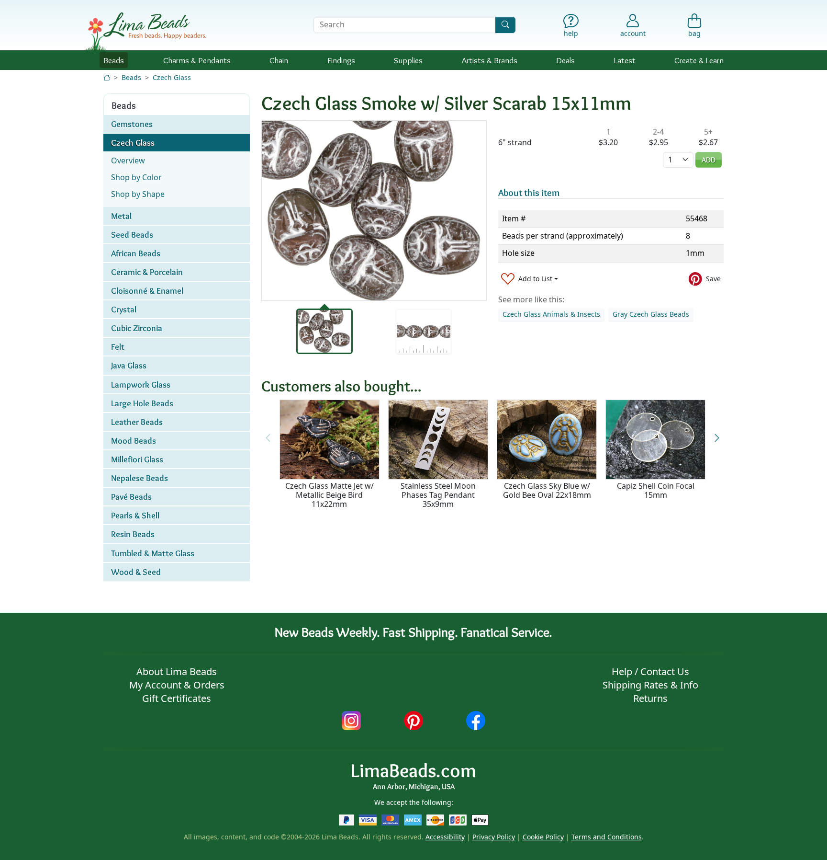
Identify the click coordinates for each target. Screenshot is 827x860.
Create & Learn (699, 60)
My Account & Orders (176, 684)
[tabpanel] (374, 210)
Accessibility (445, 836)
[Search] (505, 25)
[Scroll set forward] (717, 438)
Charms (197, 60)
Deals (565, 60)
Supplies (408, 60)
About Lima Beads (176, 671)
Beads (113, 60)
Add (708, 159)
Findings (341, 60)
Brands (489, 60)
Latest (625, 60)
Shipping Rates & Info (650, 684)
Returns (650, 698)
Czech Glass (172, 77)
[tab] (324, 331)
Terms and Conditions (606, 836)
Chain (278, 60)
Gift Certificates (176, 698)
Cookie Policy (543, 836)
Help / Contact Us (650, 671)
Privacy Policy (493, 836)
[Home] (106, 77)
